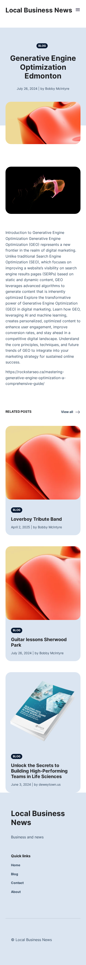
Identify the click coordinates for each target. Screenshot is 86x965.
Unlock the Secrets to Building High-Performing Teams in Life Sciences (39, 771)
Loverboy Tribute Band (36, 519)
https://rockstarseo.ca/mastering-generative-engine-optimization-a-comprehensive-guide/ (36, 377)
